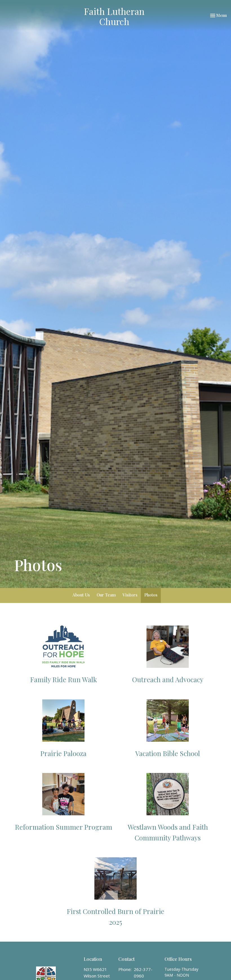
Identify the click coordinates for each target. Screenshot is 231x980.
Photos (150, 595)
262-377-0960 (143, 972)
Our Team (106, 595)
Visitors (130, 595)
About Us (81, 595)
